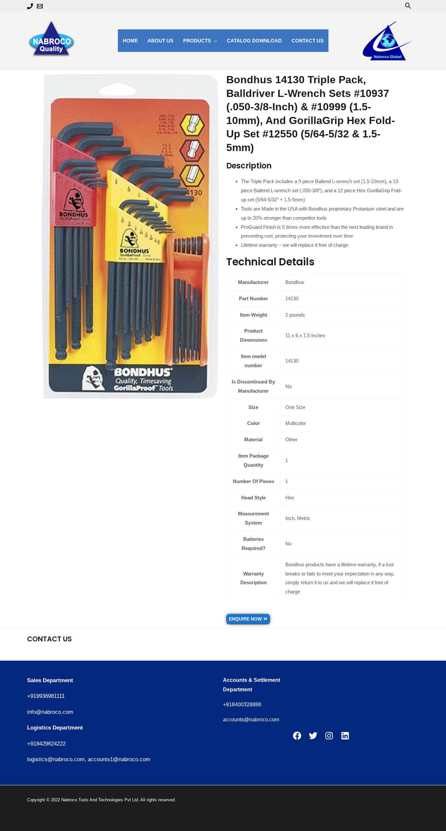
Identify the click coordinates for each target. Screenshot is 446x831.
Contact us (308, 40)
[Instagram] (329, 735)
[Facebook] (297, 735)
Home (130, 40)
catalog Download (254, 40)
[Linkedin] (345, 735)
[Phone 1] (30, 6)
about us (160, 40)
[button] (408, 6)
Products (197, 40)
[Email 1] (40, 6)
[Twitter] (313, 735)
